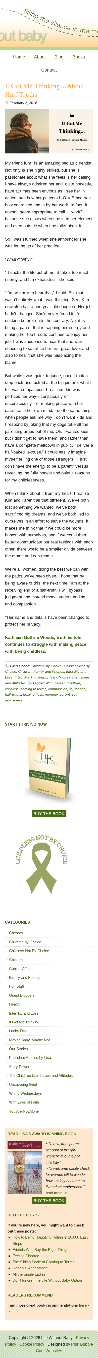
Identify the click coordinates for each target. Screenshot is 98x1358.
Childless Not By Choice (29, 951)
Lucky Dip (17, 1031)
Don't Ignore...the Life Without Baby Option (47, 1280)
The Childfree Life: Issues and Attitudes (41, 1075)
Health (14, 1004)
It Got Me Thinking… (26, 1022)
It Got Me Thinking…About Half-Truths (44, 90)
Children (24, 671)
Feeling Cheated (26, 1256)
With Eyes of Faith (24, 1102)
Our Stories (18, 1049)
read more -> (56, 1193)
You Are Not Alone (24, 1111)
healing (29, 694)
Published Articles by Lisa (30, 1057)
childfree (73, 683)
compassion (57, 689)
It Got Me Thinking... (31, 677)
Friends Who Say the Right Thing (40, 1249)
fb (70, 689)
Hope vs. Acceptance (30, 1268)
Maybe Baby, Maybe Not (29, 1040)
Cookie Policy (31, 1344)
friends (79, 689)
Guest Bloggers (22, 995)
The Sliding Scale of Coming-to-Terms (44, 1262)
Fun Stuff (16, 986)
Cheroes (16, 933)
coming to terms (33, 689)
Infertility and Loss (24, 1013)
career (60, 683)
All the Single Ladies (29, 1274)
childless (12, 689)
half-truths (13, 694)
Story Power (19, 1066)
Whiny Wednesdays (25, 1093)
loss (40, 694)
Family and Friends (48, 671)
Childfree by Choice (46, 666)
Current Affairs (21, 968)
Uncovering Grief (23, 1084)
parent (65, 694)
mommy (51, 694)
